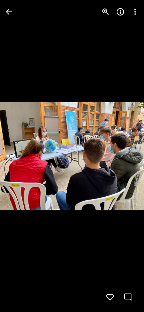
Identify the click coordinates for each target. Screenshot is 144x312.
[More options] (135, 11)
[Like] (110, 297)
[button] (20, 156)
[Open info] (120, 11)
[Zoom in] (105, 11)
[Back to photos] (9, 12)
